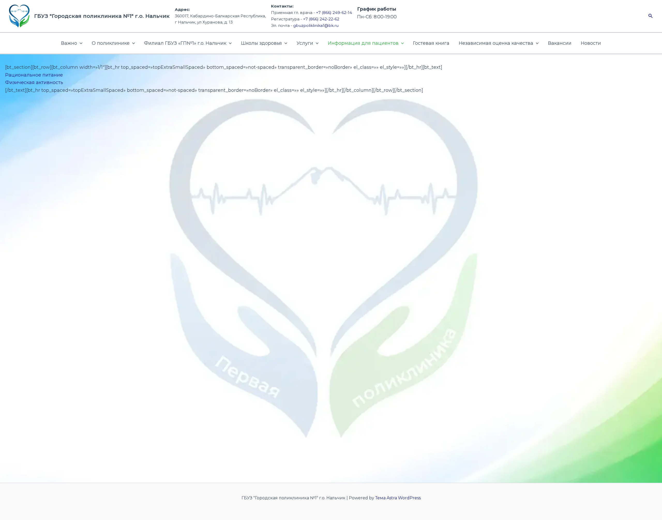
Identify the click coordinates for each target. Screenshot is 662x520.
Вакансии (559, 43)
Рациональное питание (34, 75)
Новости (591, 43)
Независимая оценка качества (496, 43)
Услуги (305, 43)
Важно (69, 43)
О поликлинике (111, 43)
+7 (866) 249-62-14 (334, 12)
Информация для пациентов (363, 43)
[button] (650, 16)
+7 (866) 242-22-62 (321, 19)
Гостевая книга (431, 43)
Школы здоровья (261, 43)
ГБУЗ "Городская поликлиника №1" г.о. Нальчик (102, 16)
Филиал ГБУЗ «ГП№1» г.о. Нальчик (185, 43)
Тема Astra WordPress (398, 497)
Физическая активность (34, 82)
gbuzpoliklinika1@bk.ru (315, 25)
